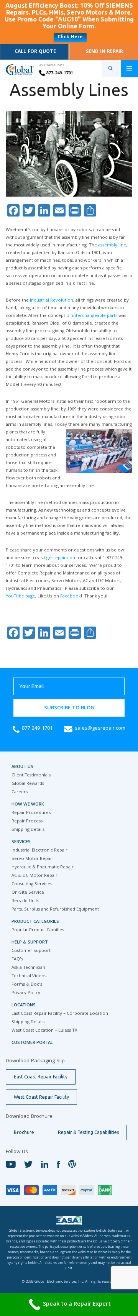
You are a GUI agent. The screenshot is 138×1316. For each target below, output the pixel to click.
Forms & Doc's (27, 984)
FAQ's (17, 959)
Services (21, 842)
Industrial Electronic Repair (39, 850)
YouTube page (20, 596)
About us (22, 767)
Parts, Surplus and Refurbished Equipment (55, 909)
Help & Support (30, 942)
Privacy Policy (26, 993)
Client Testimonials (31, 775)
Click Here (70, 37)
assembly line (112, 245)
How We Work (28, 804)
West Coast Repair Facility (41, 1096)
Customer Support (31, 951)
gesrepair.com (61, 558)
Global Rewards (28, 784)
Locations (24, 1005)
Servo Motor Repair (32, 859)
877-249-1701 (59, 73)
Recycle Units (25, 901)
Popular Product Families (38, 930)
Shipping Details (28, 830)
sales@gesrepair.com (100, 728)
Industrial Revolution (51, 300)
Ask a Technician (28, 967)
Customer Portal (32, 1043)
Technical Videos (29, 976)
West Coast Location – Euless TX (44, 1030)
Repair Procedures (31, 813)
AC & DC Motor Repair (35, 876)
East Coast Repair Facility (40, 1076)
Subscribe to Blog (69, 708)
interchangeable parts (95, 316)
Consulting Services (32, 884)
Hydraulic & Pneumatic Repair (43, 867)
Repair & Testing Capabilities (88, 1132)
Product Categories (35, 921)
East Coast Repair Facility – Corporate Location (60, 1013)
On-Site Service (28, 892)
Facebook (70, 596)
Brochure (24, 1132)
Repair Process (27, 821)
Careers (20, 792)
